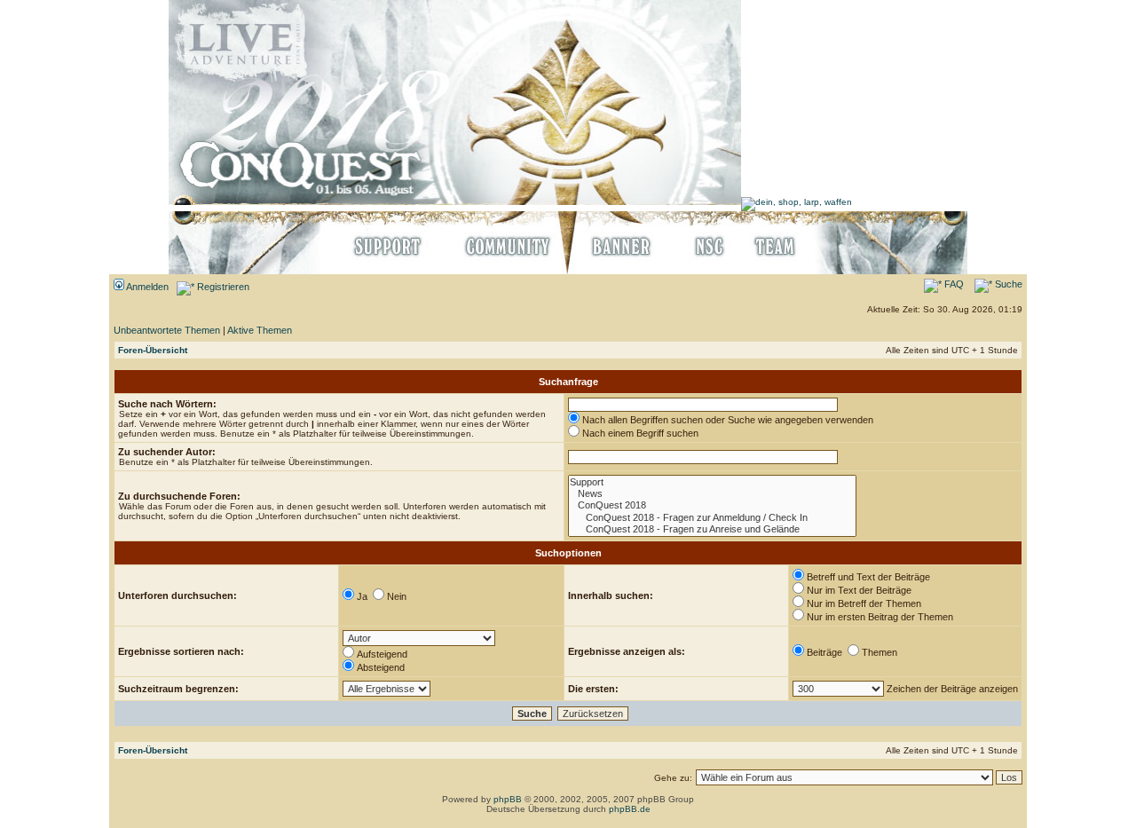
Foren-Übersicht (152, 350)
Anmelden (146, 286)
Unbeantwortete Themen (167, 330)
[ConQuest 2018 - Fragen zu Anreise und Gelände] (712, 529)
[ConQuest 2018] (712, 505)
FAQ (953, 284)
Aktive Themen (259, 330)
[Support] (712, 482)
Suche (1007, 284)
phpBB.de (630, 809)
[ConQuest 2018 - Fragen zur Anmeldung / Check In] (712, 518)
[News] (712, 494)
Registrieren (221, 286)
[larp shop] (796, 202)
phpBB (507, 799)
